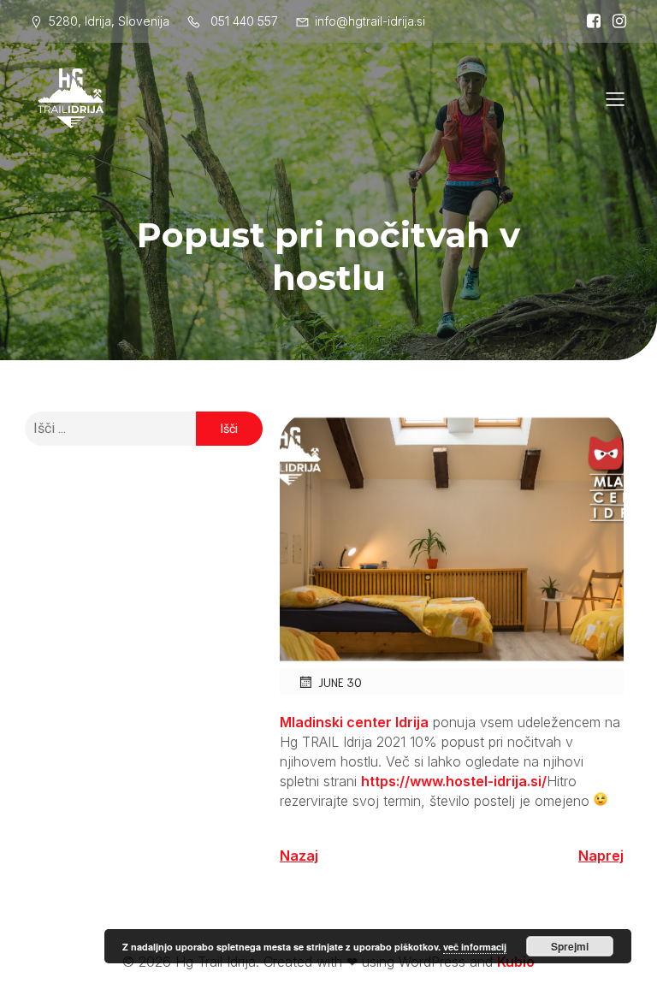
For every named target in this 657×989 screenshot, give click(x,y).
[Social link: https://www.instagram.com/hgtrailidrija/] (615, 21)
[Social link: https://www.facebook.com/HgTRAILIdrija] (589, 21)
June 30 (340, 682)
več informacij (474, 946)
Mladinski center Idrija (354, 722)
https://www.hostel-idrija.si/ (454, 781)
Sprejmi (570, 946)
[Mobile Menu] (615, 98)
